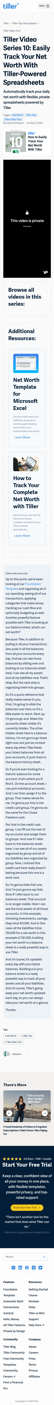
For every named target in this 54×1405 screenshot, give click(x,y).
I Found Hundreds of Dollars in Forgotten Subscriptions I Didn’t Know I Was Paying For (25, 1131)
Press (32, 1358)
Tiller (36, 1401)
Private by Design (14, 1331)
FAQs (32, 1307)
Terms (32, 1364)
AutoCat (8, 1313)
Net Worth (17, 115)
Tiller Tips (31, 115)
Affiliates (34, 1376)
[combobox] (21, 1257)
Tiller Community (14, 1352)
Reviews (34, 1301)
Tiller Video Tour (12, 119)
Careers (33, 1352)
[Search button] (44, 1256)
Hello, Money (11, 1319)
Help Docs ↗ (36, 1325)
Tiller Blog (9, 1346)
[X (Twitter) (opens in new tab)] (34, 1267)
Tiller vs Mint (37, 1313)
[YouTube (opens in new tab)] (40, 1267)
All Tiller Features (14, 1325)
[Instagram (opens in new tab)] (13, 1267)
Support (34, 1319)
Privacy (33, 1370)
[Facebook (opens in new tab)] (27, 1267)
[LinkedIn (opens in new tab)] (20, 1267)
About (32, 1346)
